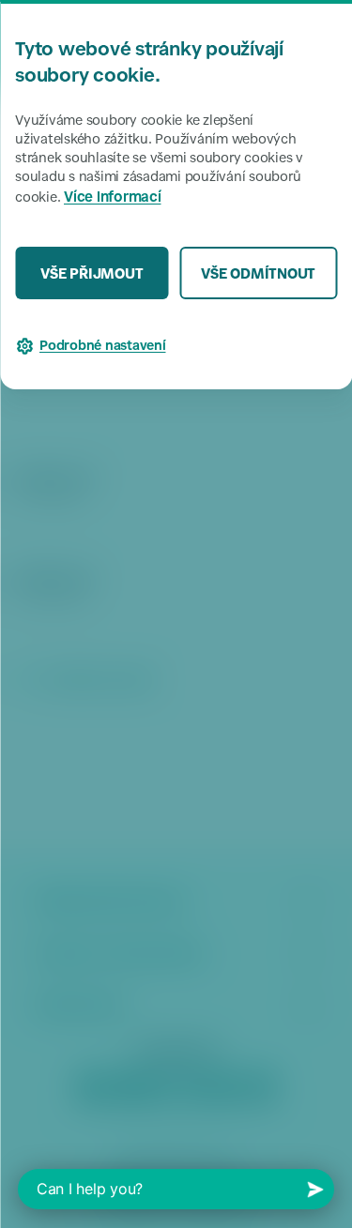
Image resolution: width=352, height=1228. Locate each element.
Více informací (112, 198)
